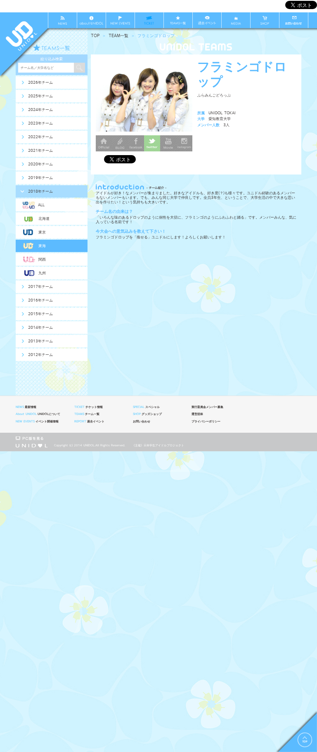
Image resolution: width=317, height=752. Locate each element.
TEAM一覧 (118, 35)
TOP (95, 35)
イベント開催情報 (37, 421)
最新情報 (26, 407)
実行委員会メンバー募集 (207, 407)
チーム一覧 (86, 414)
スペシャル (146, 407)
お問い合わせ (141, 421)
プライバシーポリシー (206, 421)
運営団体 (197, 414)
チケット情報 (88, 407)
